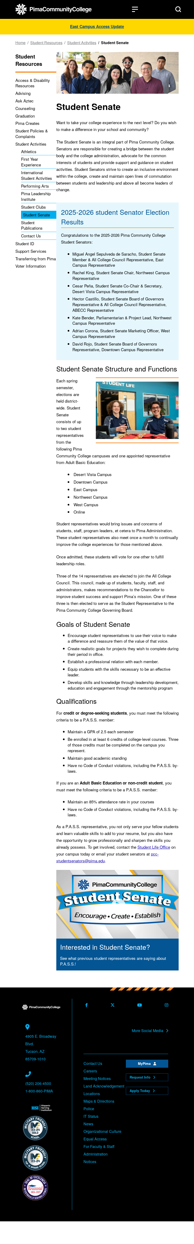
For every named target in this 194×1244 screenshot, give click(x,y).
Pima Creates (27, 123)
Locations (92, 1093)
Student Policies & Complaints (31, 133)
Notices (90, 1161)
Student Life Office (153, 847)
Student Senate (36, 215)
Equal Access (95, 1139)
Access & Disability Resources (32, 83)
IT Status (91, 1116)
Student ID (24, 243)
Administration (96, 1154)
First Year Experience (31, 162)
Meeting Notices (97, 1078)
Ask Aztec (24, 101)
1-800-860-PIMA (39, 1091)
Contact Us (31, 236)
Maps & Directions (99, 1101)
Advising (23, 93)
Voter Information (30, 266)
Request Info (140, 1077)
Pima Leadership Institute (36, 196)
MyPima (145, 1063)
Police (89, 1108)
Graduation (25, 116)
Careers (90, 1071)
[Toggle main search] (178, 9)
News (88, 1123)
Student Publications (32, 225)
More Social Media (148, 1030)
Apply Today (140, 1090)
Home (20, 42)
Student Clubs (33, 207)
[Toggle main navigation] (135, 9)
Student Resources (46, 42)
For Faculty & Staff (99, 1146)
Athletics (28, 151)
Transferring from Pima (35, 258)
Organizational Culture (102, 1131)
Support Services (30, 251)
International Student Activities (36, 175)
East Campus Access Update (97, 26)
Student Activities (81, 42)
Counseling (25, 108)
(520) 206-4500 (38, 1083)
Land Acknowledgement (104, 1086)
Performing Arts (35, 186)
